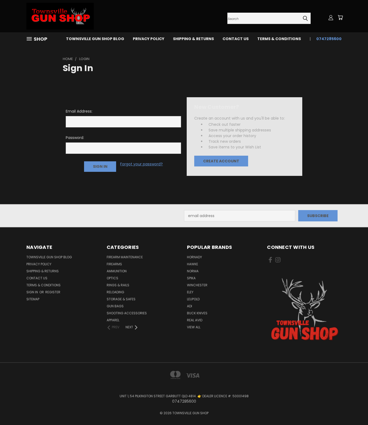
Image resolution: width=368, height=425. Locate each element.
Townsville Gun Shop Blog (95, 38)
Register (52, 292)
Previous (353, 408)
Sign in (32, 292)
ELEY (190, 292)
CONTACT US (236, 38)
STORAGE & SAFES (121, 299)
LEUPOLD (193, 299)
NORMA (193, 271)
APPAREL (113, 320)
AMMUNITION (117, 271)
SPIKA (191, 278)
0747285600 (329, 38)
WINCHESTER (197, 285)
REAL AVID (194, 320)
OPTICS (112, 278)
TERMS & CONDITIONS (279, 38)
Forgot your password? (141, 164)
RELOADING (115, 292)
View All (193, 327)
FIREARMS (114, 264)
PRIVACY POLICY (148, 38)
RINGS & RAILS (118, 285)
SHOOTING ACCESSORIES (127, 313)
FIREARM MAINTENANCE (125, 257)
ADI (189, 306)
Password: (75, 137)
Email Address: (79, 111)
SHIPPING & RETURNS (193, 38)
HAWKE (192, 264)
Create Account (221, 161)
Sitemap (32, 299)
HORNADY (194, 257)
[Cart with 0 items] (340, 17)
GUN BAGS (115, 306)
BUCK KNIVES (197, 313)
